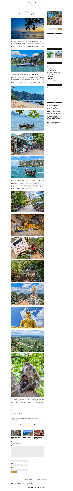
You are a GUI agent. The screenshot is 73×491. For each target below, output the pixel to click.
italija (60, 107)
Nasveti (24, 8)
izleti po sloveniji (51, 108)
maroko (55, 111)
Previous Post (19, 424)
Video (32, 8)
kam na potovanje (50, 109)
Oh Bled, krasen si (50, 78)
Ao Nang (32, 43)
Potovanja (19, 8)
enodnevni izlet (57, 105)
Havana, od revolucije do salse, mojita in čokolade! (16, 438)
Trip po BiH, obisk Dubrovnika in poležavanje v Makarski (54, 66)
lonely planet (50, 111)
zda (56, 122)
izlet (48, 108)
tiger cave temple (14, 419)
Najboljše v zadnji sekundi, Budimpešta (38, 438)
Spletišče (12, 467)
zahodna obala (54, 122)
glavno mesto (53, 107)
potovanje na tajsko (28, 418)
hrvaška (58, 107)
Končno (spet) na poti (50, 74)
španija (52, 123)
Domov (12, 8)
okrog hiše (48, 113)
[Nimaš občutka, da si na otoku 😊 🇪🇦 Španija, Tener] (58, 54)
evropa (49, 107)
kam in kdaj (56, 108)
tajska (36, 418)
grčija (56, 107)
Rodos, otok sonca (50, 76)
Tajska (29, 11)
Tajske (20, 41)
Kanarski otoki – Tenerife (27, 437)
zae (51, 122)
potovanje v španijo (52, 119)
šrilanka (55, 123)
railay (33, 418)
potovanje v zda (50, 118)
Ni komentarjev (28, 15)
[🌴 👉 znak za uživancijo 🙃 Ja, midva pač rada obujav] (50, 54)
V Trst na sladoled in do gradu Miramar (53, 80)
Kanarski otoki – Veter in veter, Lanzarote (53, 68)
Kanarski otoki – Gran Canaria (51, 70)
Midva (16, 8)
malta (53, 111)
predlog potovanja (57, 119)
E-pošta (12, 463)
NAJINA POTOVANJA (36, 2)
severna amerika (55, 120)
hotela (19, 46)
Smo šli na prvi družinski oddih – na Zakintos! (53, 72)
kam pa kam (56, 109)
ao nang (13, 418)
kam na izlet (59, 108)
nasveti (58, 111)
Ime (12, 459)
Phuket (38, 41)
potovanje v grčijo (49, 117)
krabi (19, 418)
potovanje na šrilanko (57, 116)
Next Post (36, 424)
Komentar (13, 445)
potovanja (22, 418)
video (50, 122)
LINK (15, 414)
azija (16, 418)
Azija (26, 11)
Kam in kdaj (28, 8)
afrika (48, 105)
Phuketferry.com (13, 48)
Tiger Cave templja (33, 180)
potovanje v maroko (55, 117)
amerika (51, 105)
